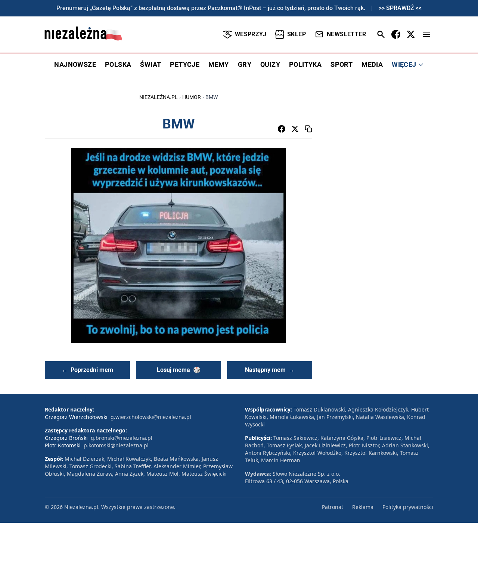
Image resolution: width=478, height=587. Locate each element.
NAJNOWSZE (75, 64)
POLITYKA (305, 64)
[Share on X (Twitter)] (295, 129)
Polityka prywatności (407, 506)
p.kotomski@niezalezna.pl (116, 445)
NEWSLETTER (346, 34)
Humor (191, 97)
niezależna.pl (158, 97)
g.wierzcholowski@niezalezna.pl (151, 416)
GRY (244, 64)
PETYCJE (184, 64)
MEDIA (372, 64)
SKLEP (296, 34)
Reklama (362, 506)
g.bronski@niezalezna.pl (121, 437)
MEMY (218, 64)
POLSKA (118, 64)
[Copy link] (308, 129)
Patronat (332, 506)
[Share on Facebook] (281, 129)
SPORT (341, 64)
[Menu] (426, 34)
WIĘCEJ (404, 64)
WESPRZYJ (250, 34)
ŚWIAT (150, 64)
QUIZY (270, 64)
